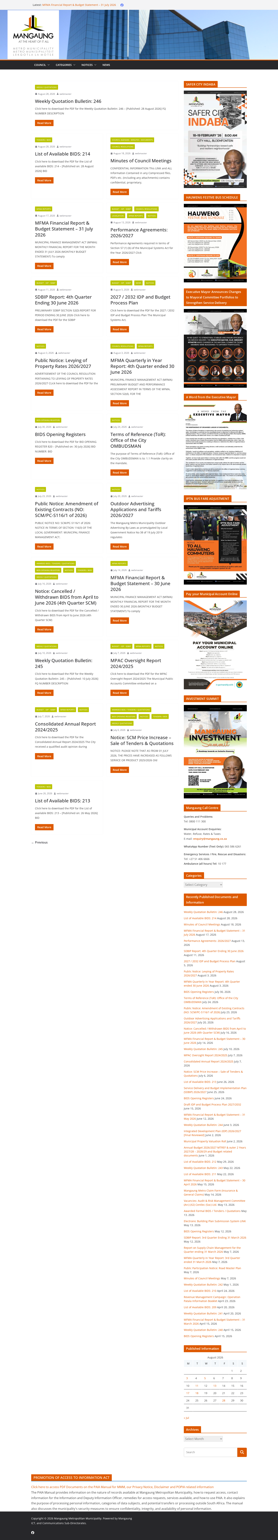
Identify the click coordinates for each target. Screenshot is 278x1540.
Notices (87, 65)
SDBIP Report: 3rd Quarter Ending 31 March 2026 (215, 1237)
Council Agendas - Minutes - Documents (132, 140)
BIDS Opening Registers (48, 420)
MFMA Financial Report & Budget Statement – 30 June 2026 (140, 583)
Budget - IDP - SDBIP (121, 209)
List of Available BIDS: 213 (62, 800)
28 (223, 1400)
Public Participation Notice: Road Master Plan (212, 1268)
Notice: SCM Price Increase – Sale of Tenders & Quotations (142, 740)
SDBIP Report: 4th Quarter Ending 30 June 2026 (63, 300)
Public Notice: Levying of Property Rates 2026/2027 (63, 363)
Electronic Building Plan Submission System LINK (215, 1221)
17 (187, 1393)
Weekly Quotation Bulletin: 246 (68, 101)
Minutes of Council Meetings (60, 5)
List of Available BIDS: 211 (200, 1174)
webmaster (65, 94)
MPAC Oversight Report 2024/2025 (135, 663)
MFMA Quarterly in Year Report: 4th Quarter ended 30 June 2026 (142, 366)
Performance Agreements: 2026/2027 (139, 232)
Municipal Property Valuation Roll (205, 1141)
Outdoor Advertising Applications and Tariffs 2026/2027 (135, 509)
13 (214, 1385)
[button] (48, 65)
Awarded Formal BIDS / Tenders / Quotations (212, 1211)
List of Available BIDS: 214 (62, 154)
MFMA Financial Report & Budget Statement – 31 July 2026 (64, 229)
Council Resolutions (122, 146)
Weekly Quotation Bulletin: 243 (203, 1168)
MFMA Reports (43, 209)
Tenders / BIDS (43, 140)
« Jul (186, 1418)
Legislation (118, 215)
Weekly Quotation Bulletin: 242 (203, 1284)
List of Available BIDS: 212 (200, 1161)
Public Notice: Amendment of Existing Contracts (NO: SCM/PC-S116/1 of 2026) (66, 509)
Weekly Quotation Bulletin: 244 (203, 1125)
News (106, 65)
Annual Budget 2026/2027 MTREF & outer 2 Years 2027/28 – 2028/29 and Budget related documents (215, 1151)
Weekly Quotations (46, 87)
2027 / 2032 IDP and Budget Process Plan (140, 300)
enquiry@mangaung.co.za (210, 838)
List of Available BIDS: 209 (200, 1307)
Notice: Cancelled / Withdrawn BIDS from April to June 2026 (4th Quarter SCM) (67, 597)
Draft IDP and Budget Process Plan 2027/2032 (212, 1104)
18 (196, 1393)
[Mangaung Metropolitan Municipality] (139, 12)
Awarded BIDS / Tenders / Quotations (55, 563)
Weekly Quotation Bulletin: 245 (63, 663)
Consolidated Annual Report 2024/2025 (65, 727)
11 (196, 1385)
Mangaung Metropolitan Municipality (77, 1518)
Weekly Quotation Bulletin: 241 (203, 1313)
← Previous (39, 842)
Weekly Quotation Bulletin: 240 (203, 1330)
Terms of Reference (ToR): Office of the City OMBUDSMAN (138, 440)
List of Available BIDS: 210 (200, 1291)
